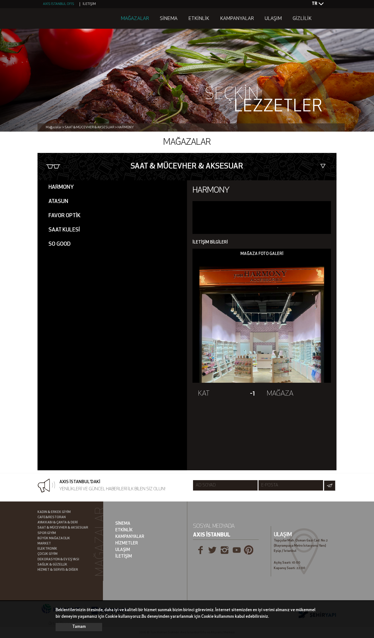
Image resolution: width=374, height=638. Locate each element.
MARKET (44, 543)
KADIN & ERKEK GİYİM (54, 512)
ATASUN (58, 201)
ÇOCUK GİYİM (47, 554)
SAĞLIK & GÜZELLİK (52, 564)
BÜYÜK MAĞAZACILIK (54, 538)
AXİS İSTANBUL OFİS (58, 4)
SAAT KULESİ (64, 230)
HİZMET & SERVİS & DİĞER (58, 570)
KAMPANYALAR (237, 18)
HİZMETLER (126, 543)
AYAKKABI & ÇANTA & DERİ (58, 522)
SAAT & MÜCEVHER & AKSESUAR (63, 527)
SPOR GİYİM (47, 533)
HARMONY (61, 187)
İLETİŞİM (89, 4)
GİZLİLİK (302, 18)
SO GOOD (59, 244)
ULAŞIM (273, 18)
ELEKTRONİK (47, 548)
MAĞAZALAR (135, 18)
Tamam (79, 627)
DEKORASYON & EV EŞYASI (58, 559)
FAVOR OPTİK (64, 216)
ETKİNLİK (198, 18)
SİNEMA (168, 18)
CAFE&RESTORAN (52, 517)
